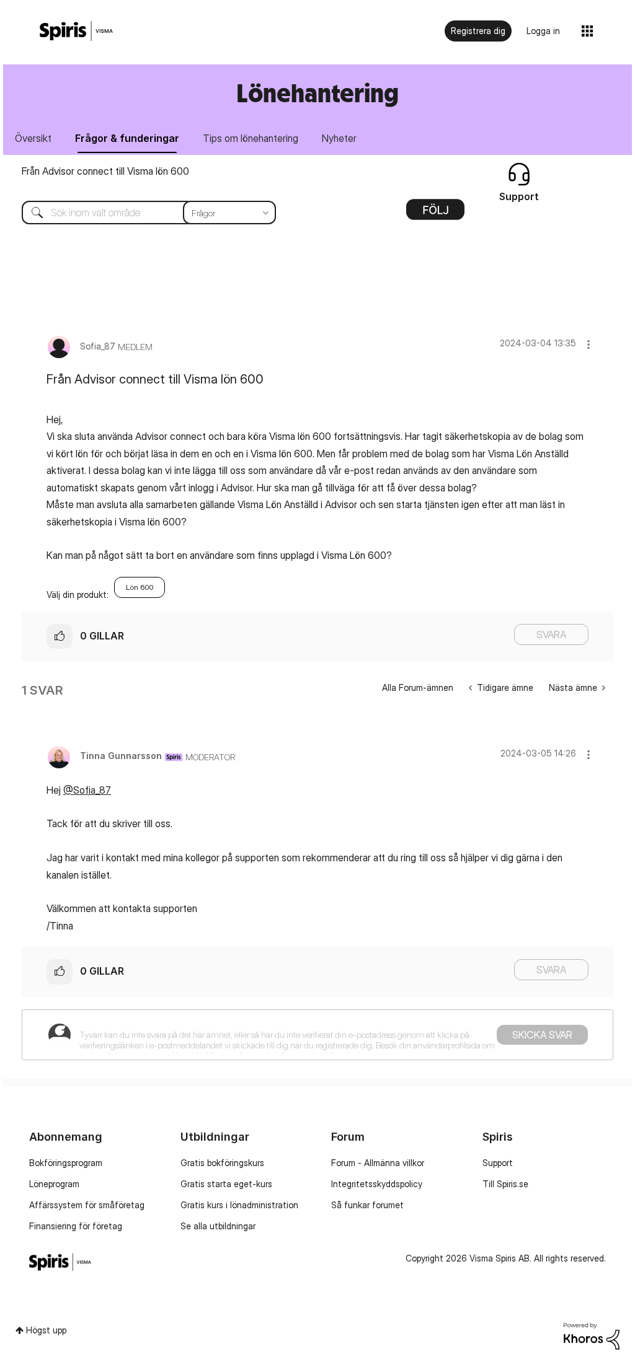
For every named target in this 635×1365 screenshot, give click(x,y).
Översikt (33, 138)
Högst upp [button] (46, 1330)
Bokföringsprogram (65, 1162)
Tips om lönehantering (250, 138)
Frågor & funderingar (127, 138)
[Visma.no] (76, 31)
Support (497, 1162)
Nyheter (339, 138)
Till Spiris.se (505, 1183)
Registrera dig (478, 30)
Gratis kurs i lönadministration (239, 1205)
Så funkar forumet (367, 1205)
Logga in (543, 30)
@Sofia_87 (87, 790)
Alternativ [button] (435, 214)
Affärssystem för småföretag (86, 1205)
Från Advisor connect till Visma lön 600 (105, 171)
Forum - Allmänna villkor (377, 1162)
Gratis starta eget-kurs (226, 1183)
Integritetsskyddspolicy (376, 1183)
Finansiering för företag (75, 1226)
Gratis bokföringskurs (222, 1162)
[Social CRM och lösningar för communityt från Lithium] (591, 1335)
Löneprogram (54, 1183)
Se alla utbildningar (217, 1226)
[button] (588, 344)
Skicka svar (542, 1035)
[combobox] (139, 212)
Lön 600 (139, 587)
